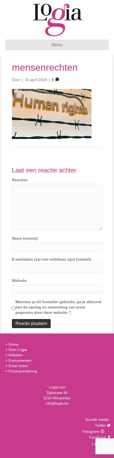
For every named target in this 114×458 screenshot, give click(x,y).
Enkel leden (18, 366)
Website (19, 280)
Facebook (97, 437)
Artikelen (15, 355)
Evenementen (20, 360)
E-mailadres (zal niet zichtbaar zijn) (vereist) (51, 259)
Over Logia (17, 349)
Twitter (100, 425)
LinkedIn (98, 444)
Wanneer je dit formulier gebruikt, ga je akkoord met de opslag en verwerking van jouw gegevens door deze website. (58, 307)
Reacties (20, 180)
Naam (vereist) (25, 238)
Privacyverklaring (22, 371)
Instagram (91, 431)
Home (13, 344)
